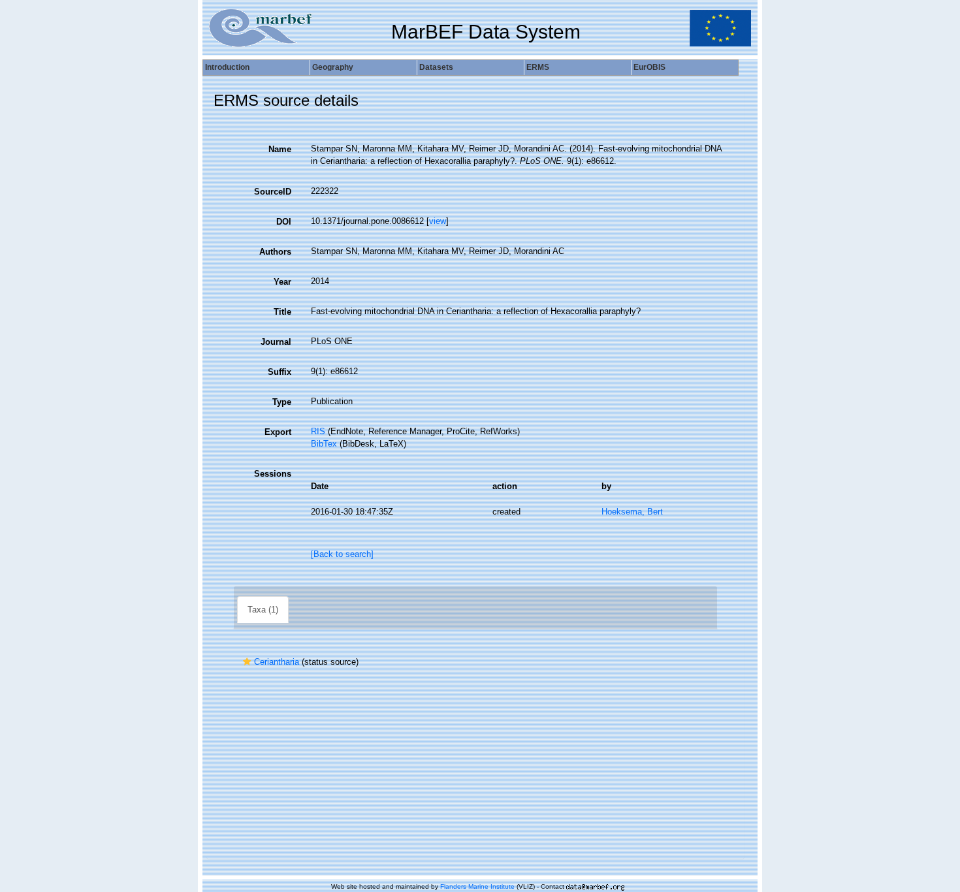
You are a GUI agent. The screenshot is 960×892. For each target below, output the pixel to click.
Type (281, 402)
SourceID (272, 192)
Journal (276, 342)
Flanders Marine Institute (477, 886)
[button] (247, 662)
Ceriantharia (276, 662)
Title (282, 312)
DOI (283, 222)
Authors (275, 252)
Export (277, 432)
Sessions (272, 474)
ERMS (537, 67)
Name (279, 149)
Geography (332, 67)
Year (282, 282)
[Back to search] (342, 554)
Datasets (436, 67)
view (437, 221)
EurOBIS (649, 67)
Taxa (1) (263, 609)
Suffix (279, 372)
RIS (318, 431)
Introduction (227, 67)
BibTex (324, 444)
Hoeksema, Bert (632, 512)
